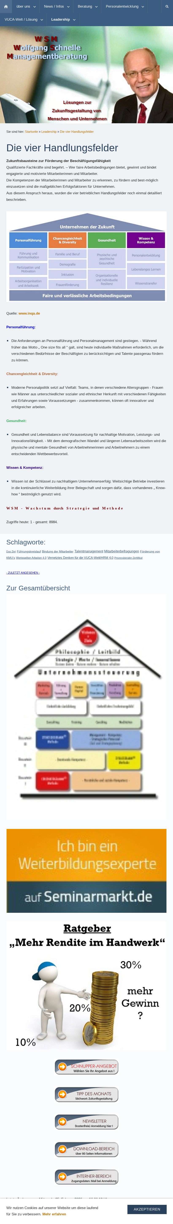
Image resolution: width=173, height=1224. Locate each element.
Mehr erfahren (54, 1214)
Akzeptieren (147, 1209)
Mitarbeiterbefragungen (121, 551)
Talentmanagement (88, 551)
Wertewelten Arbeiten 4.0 (31, 557)
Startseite (31, 131)
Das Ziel (11, 551)
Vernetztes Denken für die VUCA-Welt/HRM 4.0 (80, 557)
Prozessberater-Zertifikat (128, 557)
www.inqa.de (29, 313)
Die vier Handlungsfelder (77, 131)
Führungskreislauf (29, 551)
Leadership (49, 131)
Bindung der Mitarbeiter (57, 551)
